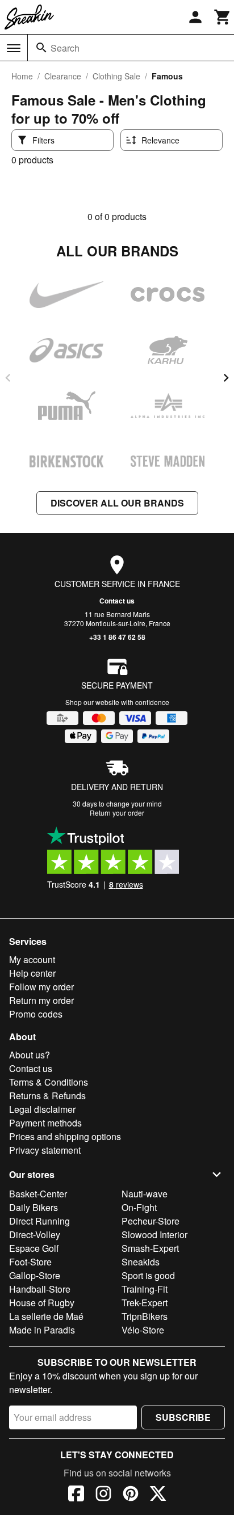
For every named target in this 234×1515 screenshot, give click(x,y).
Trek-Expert (145, 1302)
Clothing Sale (116, 76)
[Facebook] (76, 1495)
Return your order (117, 812)
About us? (29, 1054)
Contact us (117, 600)
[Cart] (223, 17)
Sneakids (141, 1261)
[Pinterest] (131, 1495)
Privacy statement (45, 1150)
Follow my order (41, 986)
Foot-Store (30, 1261)
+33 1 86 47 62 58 (117, 637)
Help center (32, 973)
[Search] (41, 48)
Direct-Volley (34, 1234)
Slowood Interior (154, 1234)
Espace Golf (33, 1248)
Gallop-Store (34, 1275)
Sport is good (148, 1275)
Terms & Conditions (48, 1081)
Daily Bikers (33, 1207)
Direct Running (39, 1220)
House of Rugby (41, 1302)
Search (65, 47)
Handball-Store (39, 1288)
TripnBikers (145, 1316)
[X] (158, 1495)
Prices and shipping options (65, 1136)
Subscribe (183, 1417)
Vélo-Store (143, 1329)
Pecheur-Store (150, 1220)
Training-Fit (145, 1288)
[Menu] (13, 48)
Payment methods (45, 1122)
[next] (226, 378)
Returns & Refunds (47, 1095)
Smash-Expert (150, 1248)
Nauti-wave (145, 1193)
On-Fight (139, 1207)
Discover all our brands (117, 502)
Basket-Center (38, 1193)
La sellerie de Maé (46, 1316)
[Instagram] (103, 1495)
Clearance (62, 76)
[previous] (8, 378)
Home (22, 76)
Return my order (41, 1000)
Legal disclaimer (42, 1109)
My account (32, 959)
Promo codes (35, 1013)
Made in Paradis (42, 1329)
